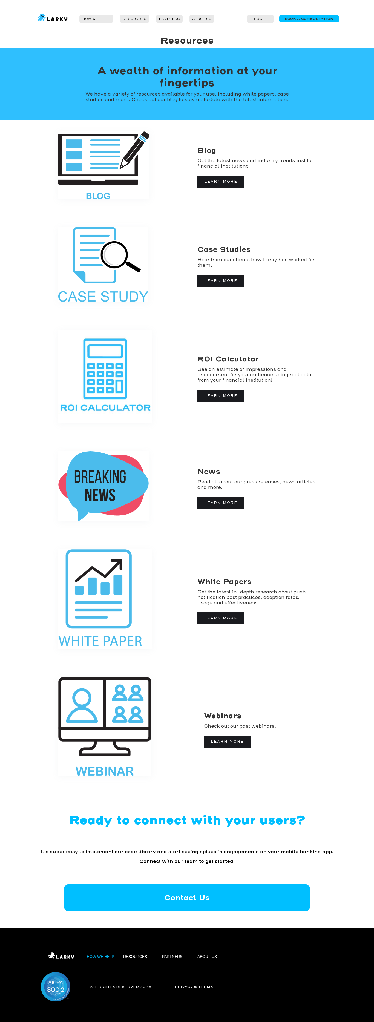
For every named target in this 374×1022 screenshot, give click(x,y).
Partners (169, 19)
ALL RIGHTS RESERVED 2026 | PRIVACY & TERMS (151, 987)
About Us (201, 19)
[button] (96, 19)
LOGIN (260, 19)
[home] (54, 18)
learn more (220, 181)
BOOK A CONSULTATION (309, 19)
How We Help (96, 19)
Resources (134, 19)
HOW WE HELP (100, 956)
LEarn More (227, 741)
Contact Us (187, 897)
